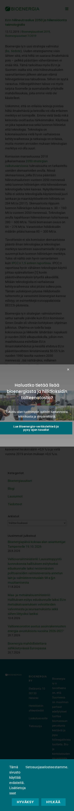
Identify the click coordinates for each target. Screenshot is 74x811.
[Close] (68, 369)
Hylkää (53, 802)
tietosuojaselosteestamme (46, 767)
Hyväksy (25, 802)
